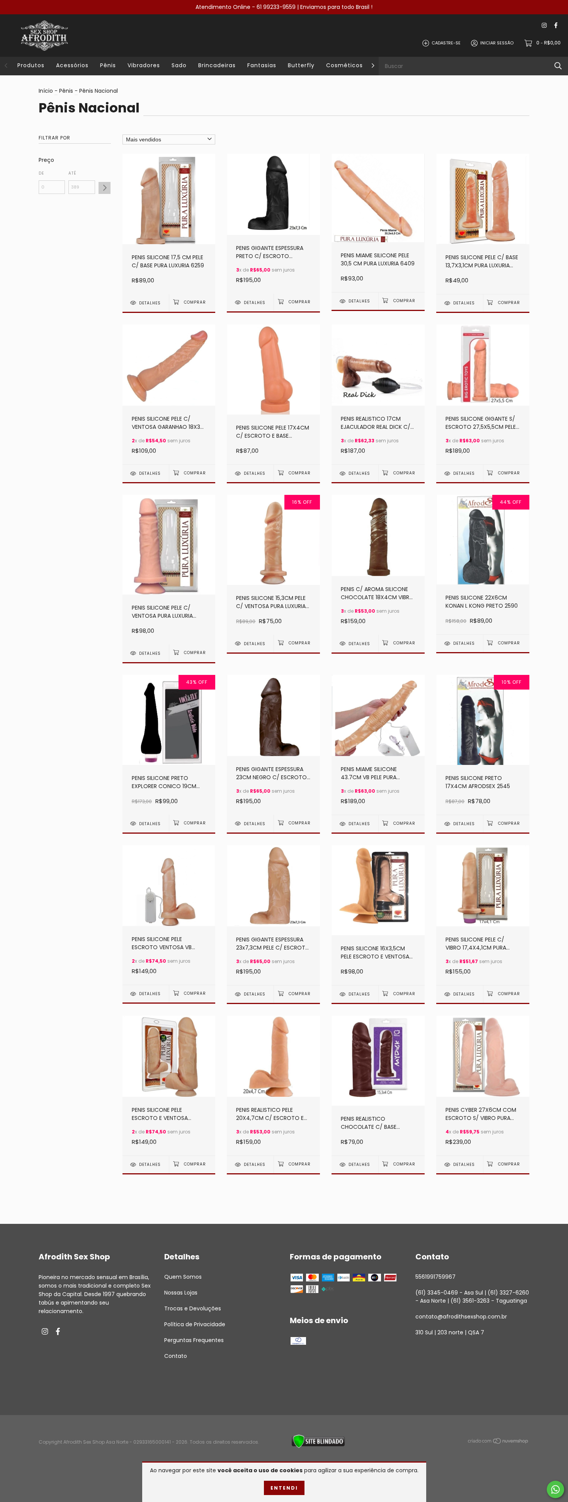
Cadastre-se (446, 43)
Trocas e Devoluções (192, 1308)
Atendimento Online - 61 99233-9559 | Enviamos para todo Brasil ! (284, 7)
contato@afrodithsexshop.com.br (461, 1316)
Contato (175, 1356)
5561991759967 (435, 1277)
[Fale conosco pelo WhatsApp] (555, 1489)
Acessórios (72, 65)
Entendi (284, 1488)
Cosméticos (344, 65)
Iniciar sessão (497, 43)
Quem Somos (183, 1277)
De (41, 173)
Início (46, 91)
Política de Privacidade (194, 1324)
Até (72, 173)
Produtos (30, 65)
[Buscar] (558, 66)
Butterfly (301, 65)
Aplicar (105, 188)
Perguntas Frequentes (194, 1340)
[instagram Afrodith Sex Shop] (544, 25)
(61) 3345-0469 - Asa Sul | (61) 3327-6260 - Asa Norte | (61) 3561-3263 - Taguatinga (472, 1297)
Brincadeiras (217, 65)
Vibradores (144, 65)
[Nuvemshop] (498, 1442)
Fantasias (261, 65)
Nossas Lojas (180, 1292)
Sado (179, 65)
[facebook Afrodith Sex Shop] (556, 25)
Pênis (108, 65)
